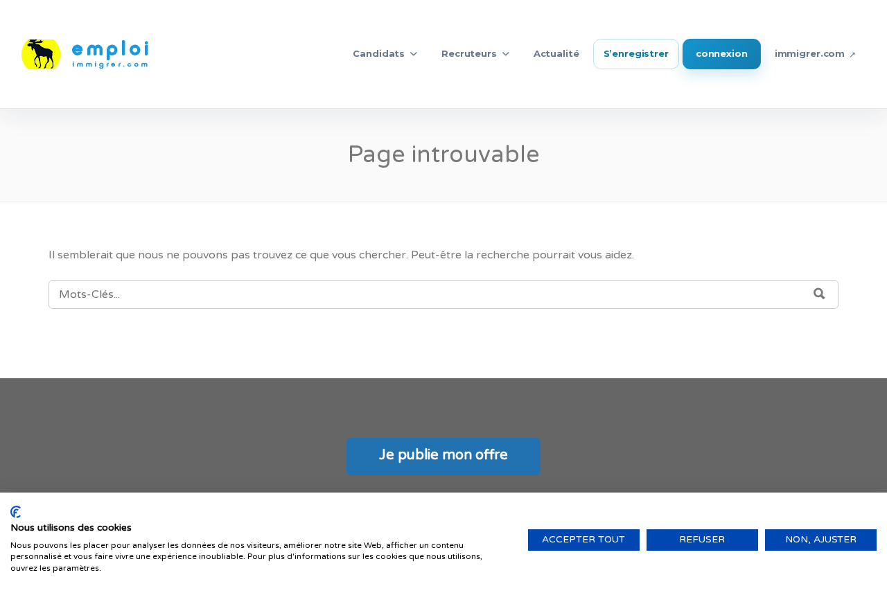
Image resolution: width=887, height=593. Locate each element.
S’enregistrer (636, 53)
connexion (722, 53)
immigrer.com (810, 53)
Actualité (556, 53)
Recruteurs (469, 53)
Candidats (379, 53)
